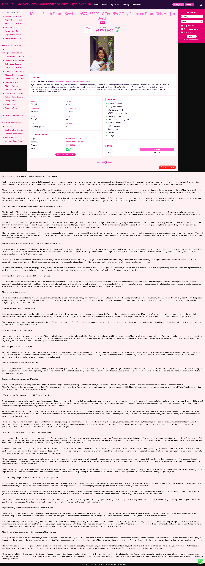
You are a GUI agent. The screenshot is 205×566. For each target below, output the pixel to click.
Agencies (115, 4)
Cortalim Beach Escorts (14, 67)
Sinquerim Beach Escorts (12, 122)
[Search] (196, 5)
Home (97, 4)
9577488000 (104, 30)
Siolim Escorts (10, 126)
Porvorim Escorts (12, 108)
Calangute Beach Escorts (12, 53)
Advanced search (192, 40)
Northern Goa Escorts (14, 93)
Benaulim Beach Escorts (14, 38)
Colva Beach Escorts (13, 64)
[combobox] (191, 16)
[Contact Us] (201, 5)
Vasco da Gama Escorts (14, 141)
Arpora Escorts (11, 27)
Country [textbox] (184, 16)
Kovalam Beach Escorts (14, 71)
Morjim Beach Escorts (82, 81)
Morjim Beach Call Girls (62, 81)
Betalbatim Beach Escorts (12, 45)
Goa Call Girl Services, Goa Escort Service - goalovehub (46, 4)
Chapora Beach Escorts (14, 60)
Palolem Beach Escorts (14, 97)
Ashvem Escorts (11, 31)
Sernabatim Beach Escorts (12, 115)
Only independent (190, 29)
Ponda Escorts (11, 104)
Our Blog (125, 4)
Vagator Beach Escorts (14, 134)
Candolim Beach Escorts (14, 56)
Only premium (189, 25)
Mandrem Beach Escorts (15, 78)
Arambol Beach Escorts (14, 23)
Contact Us (136, 4)
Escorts (105, 4)
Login (190, 4)
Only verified (188, 32)
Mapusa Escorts (11, 82)
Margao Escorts (11, 86)
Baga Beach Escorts (13, 35)
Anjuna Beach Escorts (13, 20)
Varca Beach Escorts (13, 137)
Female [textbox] (184, 21)
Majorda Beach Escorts (14, 75)
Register (179, 4)
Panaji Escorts (10, 101)
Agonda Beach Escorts (14, 16)
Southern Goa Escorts (14, 130)
